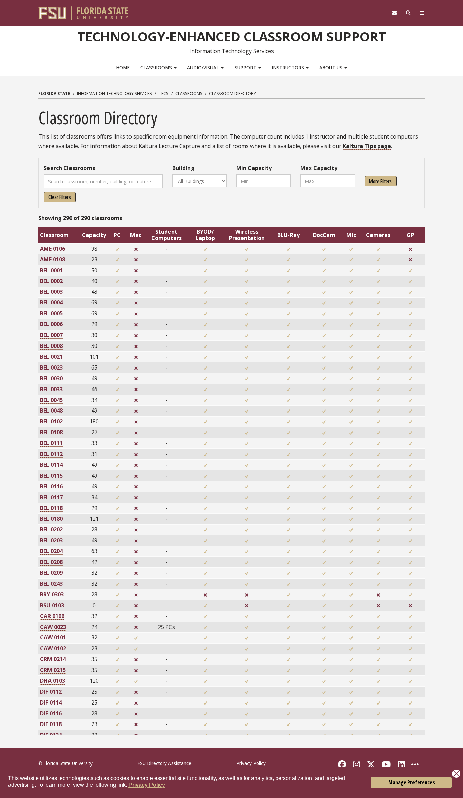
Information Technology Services (114, 94)
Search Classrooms (69, 168)
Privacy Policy (146, 785)
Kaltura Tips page (367, 146)
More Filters (380, 181)
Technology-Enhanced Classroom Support (231, 36)
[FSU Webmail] (394, 13)
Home (123, 67)
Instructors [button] (288, 67)
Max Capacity (318, 168)
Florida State (54, 94)
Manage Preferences (411, 782)
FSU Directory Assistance (164, 763)
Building (183, 168)
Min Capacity (254, 168)
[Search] (409, 13)
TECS (163, 94)
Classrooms (188, 94)
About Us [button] (331, 67)
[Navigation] (422, 13)
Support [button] (246, 67)
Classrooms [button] (156, 67)
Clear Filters (59, 197)
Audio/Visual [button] (203, 67)
